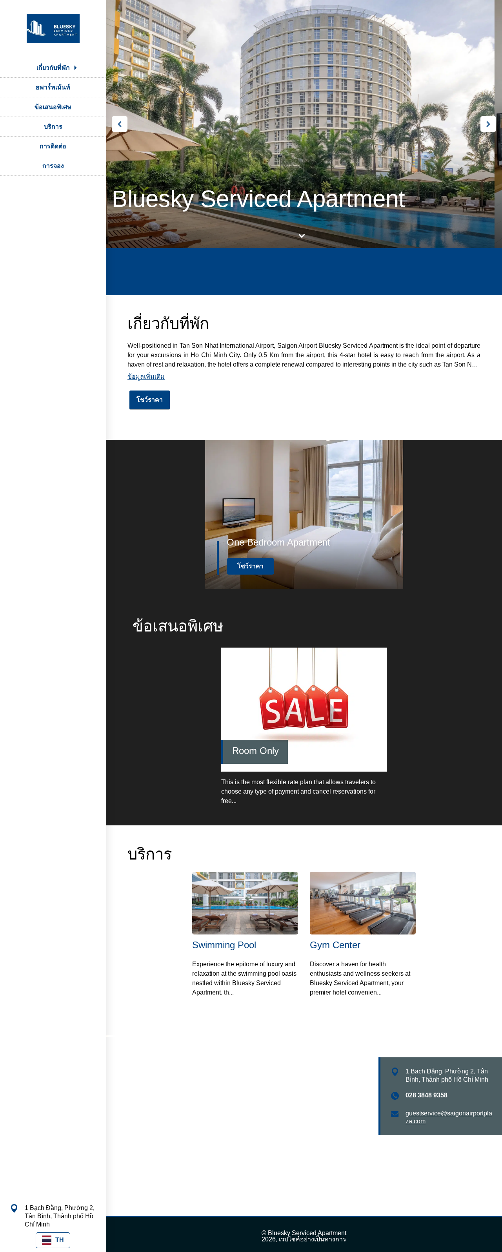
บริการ (53, 126)
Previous (119, 124)
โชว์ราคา (149, 399)
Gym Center (335, 945)
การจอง (53, 165)
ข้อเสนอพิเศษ (53, 107)
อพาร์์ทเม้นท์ (53, 87)
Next (488, 124)
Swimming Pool (224, 945)
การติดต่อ (53, 146)
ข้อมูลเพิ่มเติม (146, 376)
